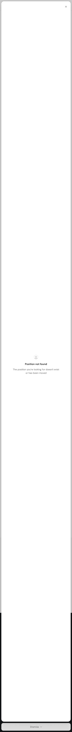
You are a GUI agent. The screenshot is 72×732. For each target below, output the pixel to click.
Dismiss (34, 726)
